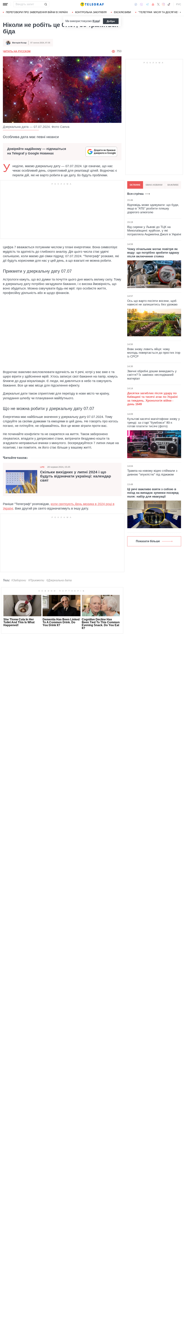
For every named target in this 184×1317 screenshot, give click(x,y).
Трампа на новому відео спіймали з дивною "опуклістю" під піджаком (152, 472)
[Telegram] (147, 4)
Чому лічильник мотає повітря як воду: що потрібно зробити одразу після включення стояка (153, 252)
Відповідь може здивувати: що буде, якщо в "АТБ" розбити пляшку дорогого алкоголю (153, 208)
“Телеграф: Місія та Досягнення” (161, 12)
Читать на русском (17, 51)
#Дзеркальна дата (59, 580)
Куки (96, 21)
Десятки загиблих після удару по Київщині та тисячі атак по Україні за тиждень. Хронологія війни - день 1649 (152, 399)
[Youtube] (153, 4)
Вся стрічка (135, 193)
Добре (111, 21)
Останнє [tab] (135, 185)
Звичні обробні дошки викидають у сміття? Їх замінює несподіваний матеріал (152, 374)
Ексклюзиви (122, 12)
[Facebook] (135, 4)
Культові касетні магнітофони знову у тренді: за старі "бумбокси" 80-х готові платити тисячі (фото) (153, 422)
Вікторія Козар (19, 43)
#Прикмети (36, 580)
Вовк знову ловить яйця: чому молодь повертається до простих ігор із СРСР (153, 352)
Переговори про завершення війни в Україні (37, 12)
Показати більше (148, 541)
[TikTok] (169, 4)
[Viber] (141, 4)
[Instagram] (163, 4)
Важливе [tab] (173, 185)
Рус (178, 4)
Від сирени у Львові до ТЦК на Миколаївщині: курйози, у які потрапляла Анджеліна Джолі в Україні (154, 230)
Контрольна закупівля (91, 12)
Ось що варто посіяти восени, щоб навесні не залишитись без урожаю (152, 302)
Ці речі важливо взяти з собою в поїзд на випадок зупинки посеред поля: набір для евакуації (153, 492)
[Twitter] (158, 4)
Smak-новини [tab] (154, 185)
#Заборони (18, 580)
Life (42, 467)
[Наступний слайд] (180, 12)
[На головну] (92, 4)
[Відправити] (45, 4)
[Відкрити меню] (5, 4)
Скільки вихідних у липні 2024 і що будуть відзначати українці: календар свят (75, 476)
